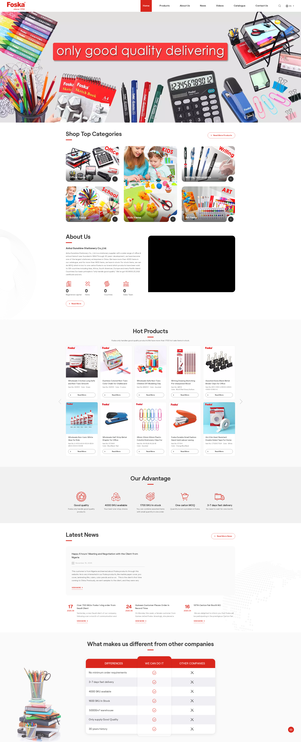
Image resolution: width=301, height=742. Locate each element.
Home (146, 5)
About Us (185, 5)
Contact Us (261, 5)
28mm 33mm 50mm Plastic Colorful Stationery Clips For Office (149, 439)
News (203, 5)
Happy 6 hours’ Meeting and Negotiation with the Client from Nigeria (105, 556)
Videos (220, 5)
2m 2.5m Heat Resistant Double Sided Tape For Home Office (219, 439)
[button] (145, 118)
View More (76, 588)
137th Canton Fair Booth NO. (207, 605)
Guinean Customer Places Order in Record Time (152, 606)
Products (165, 5)
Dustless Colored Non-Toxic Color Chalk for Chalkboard (115, 382)
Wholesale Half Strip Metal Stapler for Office (115, 438)
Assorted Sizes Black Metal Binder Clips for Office (218, 382)
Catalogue (239, 5)
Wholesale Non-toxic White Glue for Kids (80, 438)
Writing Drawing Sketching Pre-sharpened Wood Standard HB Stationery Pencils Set (183, 382)
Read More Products (222, 135)
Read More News (224, 536)
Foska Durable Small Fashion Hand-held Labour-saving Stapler (183, 439)
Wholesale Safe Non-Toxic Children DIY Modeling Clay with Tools (149, 382)
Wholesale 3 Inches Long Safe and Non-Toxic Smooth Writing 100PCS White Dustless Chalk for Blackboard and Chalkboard (81, 382)
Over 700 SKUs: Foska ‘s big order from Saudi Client (96, 606)
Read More (76, 304)
